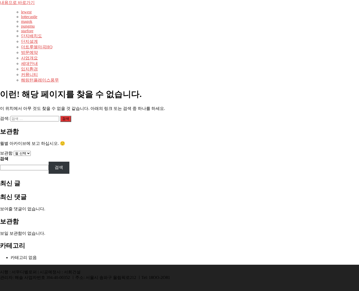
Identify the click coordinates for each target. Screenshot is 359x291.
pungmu (28, 26)
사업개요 (29, 58)
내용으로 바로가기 (17, 2)
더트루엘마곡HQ (37, 47)
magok (26, 21)
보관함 (6, 153)
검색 (4, 158)
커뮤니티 (29, 74)
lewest (26, 12)
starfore (27, 31)
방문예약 (29, 52)
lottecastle (29, 16)
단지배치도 (31, 36)
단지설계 (29, 41)
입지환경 (29, 69)
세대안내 (29, 63)
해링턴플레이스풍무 (40, 80)
